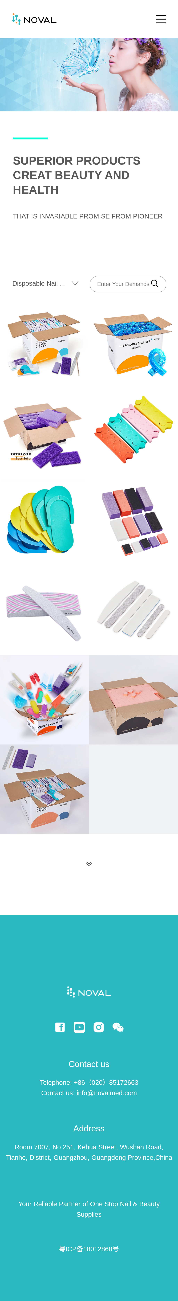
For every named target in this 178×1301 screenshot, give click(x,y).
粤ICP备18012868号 (89, 1249)
